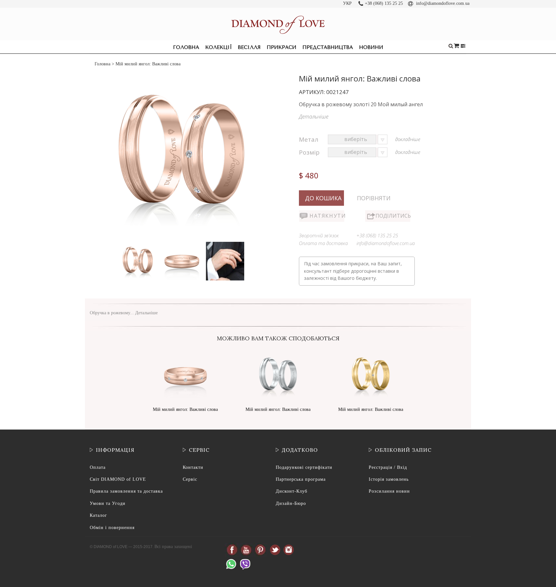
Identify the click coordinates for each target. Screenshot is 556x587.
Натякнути (327, 215)
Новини (371, 47)
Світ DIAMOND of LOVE (118, 479)
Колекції (218, 47)
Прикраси (281, 47)
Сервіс (190, 479)
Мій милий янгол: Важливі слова (185, 409)
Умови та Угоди (107, 503)
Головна (186, 47)
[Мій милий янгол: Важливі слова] (138, 243)
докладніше (407, 139)
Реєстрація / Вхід (388, 467)
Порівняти (374, 198)
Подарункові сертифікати (304, 467)
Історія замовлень (389, 479)
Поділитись (392, 215)
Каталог (98, 515)
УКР (347, 3)
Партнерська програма (301, 479)
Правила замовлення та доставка (126, 491)
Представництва (327, 47)
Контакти (193, 467)
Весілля (249, 47)
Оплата (98, 467)
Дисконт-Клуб (291, 491)
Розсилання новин (389, 491)
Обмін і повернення (112, 527)
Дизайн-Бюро (291, 503)
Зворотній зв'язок (319, 235)
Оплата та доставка (323, 243)
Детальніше (314, 116)
